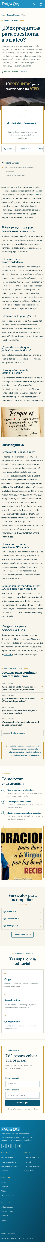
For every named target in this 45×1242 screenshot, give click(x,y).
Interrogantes (9, 171)
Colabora (4, 1216)
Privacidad (13, 1238)
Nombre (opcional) (12, 1078)
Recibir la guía (22, 1102)
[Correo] (19, 1146)
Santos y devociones (31, 1157)
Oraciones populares (9, 1166)
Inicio (3, 15)
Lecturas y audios (7, 1195)
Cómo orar (5, 1171)
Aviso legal (5, 1238)
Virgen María (29, 1171)
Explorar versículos (21, 934)
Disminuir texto (26, 149)
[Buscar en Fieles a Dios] (34, 4)
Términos (29, 1238)
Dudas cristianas (13, 15)
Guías (3, 1182)
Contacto (4, 1220)
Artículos (4, 1186)
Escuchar (10, 149)
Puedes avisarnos (10, 1026)
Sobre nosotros (7, 1207)
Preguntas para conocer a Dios (15, 175)
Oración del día (7, 1157)
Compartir (23, 71)
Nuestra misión (7, 1211)
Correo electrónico (12, 1090)
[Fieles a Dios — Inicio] (10, 4)
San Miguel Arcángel (31, 1166)
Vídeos (3, 1191)
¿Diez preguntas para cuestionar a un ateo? (19, 167)
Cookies (21, 1238)
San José (27, 1162)
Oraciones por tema (8, 1162)
